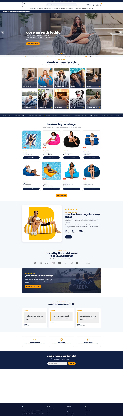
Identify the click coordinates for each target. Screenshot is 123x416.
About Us (68, 409)
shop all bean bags (61, 195)
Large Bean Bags (69, 8)
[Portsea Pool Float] (31, 145)
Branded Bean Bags (70, 413)
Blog (67, 411)
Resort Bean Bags (69, 415)
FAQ (85, 409)
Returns (86, 415)
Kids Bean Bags (40, 8)
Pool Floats (49, 413)
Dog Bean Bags (85, 8)
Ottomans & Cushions (77, 8)
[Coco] (71, 145)
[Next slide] (120, 32)
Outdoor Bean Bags (47, 8)
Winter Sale (91, 8)
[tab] (58, 53)
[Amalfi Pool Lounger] (51, 176)
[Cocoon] (91, 176)
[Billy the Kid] (91, 145)
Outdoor (49, 411)
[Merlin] (71, 176)
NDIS (48, 415)
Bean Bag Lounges (61, 8)
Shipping (86, 413)
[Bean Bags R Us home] (24, 4)
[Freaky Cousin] (51, 145)
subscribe (72, 363)
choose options (31, 157)
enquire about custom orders (33, 286)
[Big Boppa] (31, 176)
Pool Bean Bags (55, 8)
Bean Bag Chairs (33, 8)
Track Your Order (88, 411)
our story (68, 236)
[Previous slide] (2, 32)
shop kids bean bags (32, 44)
